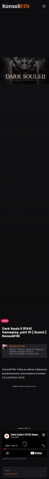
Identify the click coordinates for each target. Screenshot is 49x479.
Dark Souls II (11, 474)
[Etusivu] (20, 6)
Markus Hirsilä (17, 346)
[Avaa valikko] (44, 6)
